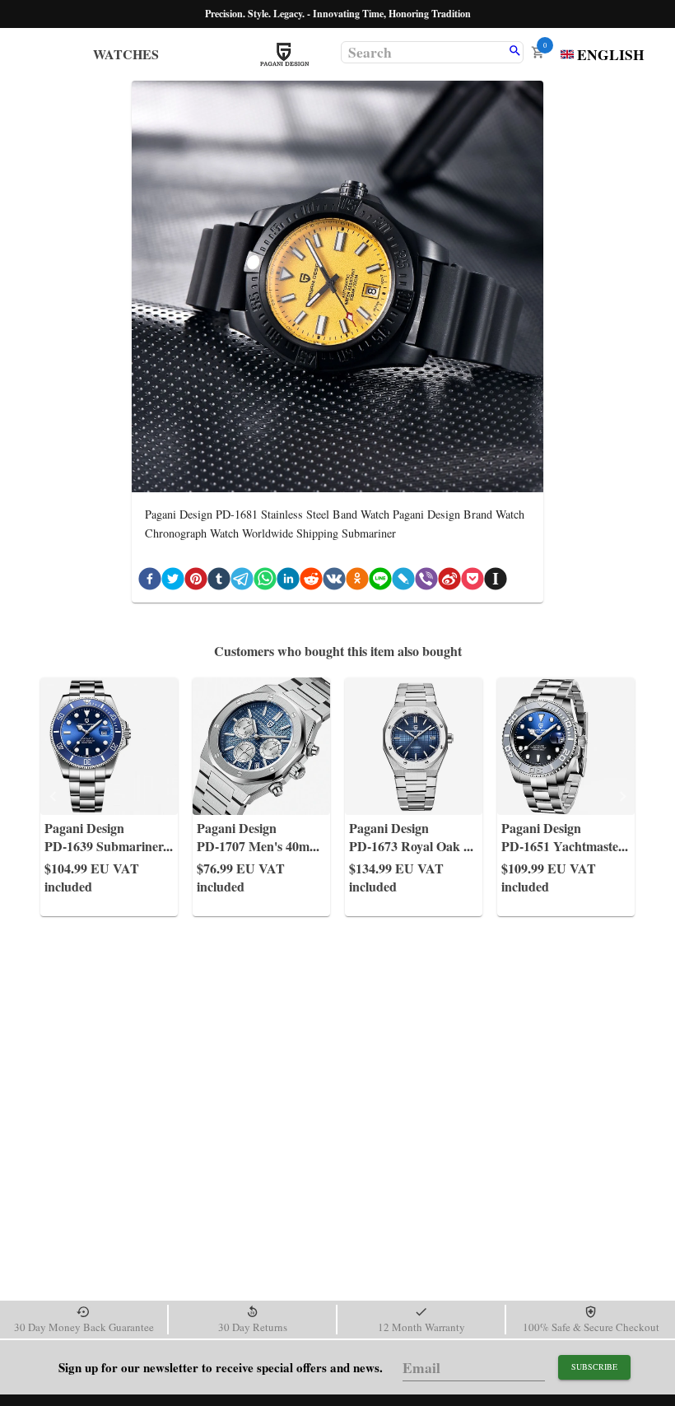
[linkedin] (288, 581)
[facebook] (149, 581)
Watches (126, 53)
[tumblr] (218, 581)
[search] (515, 52)
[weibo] (449, 581)
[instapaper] (495, 581)
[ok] (357, 581)
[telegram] (242, 581)
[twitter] (172, 581)
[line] (380, 581)
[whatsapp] (265, 581)
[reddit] (311, 581)
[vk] (334, 581)
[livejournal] (403, 581)
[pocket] (472, 581)
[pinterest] (195, 581)
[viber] (426, 581)
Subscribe (594, 1366)
